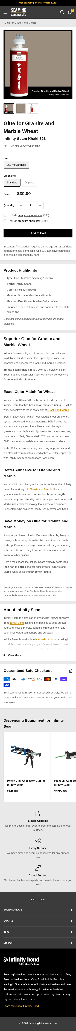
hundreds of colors (46, 639)
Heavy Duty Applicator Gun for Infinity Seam (26, 782)
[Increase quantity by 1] (39, 205)
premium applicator (29, 220)
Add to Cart (38, 233)
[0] (69, 12)
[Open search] (62, 12)
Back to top (38, 899)
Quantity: (9, 205)
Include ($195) (28, 220)
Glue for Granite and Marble (20, 22)
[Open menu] (5, 12)
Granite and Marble (40, 295)
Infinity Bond (17, 622)
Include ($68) (29, 215)
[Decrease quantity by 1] (21, 205)
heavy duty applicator (30, 215)
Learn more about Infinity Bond (21, 1005)
